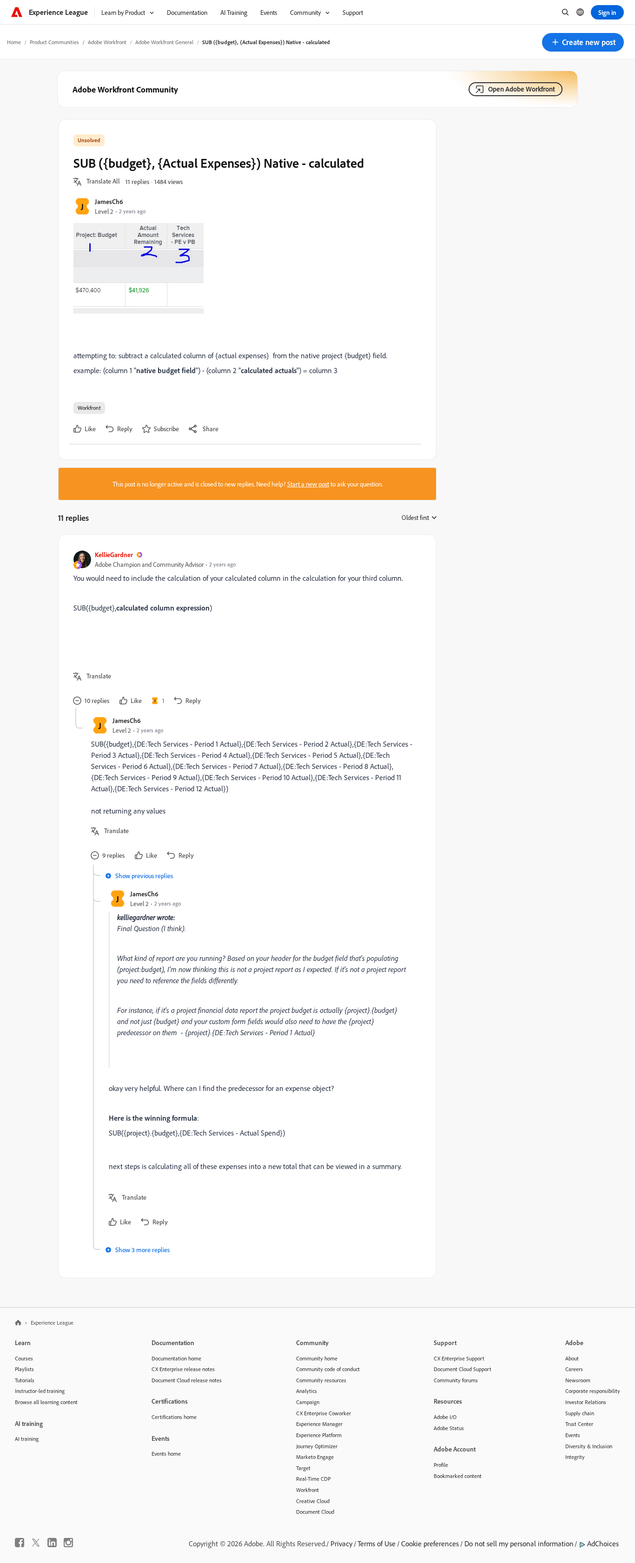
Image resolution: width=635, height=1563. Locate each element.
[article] (245, 629)
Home (14, 42)
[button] (583, 42)
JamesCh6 (109, 201)
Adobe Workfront (107, 42)
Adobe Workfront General (164, 42)
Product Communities (54, 42)
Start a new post (308, 484)
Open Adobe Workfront (521, 89)
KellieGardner (114, 554)
